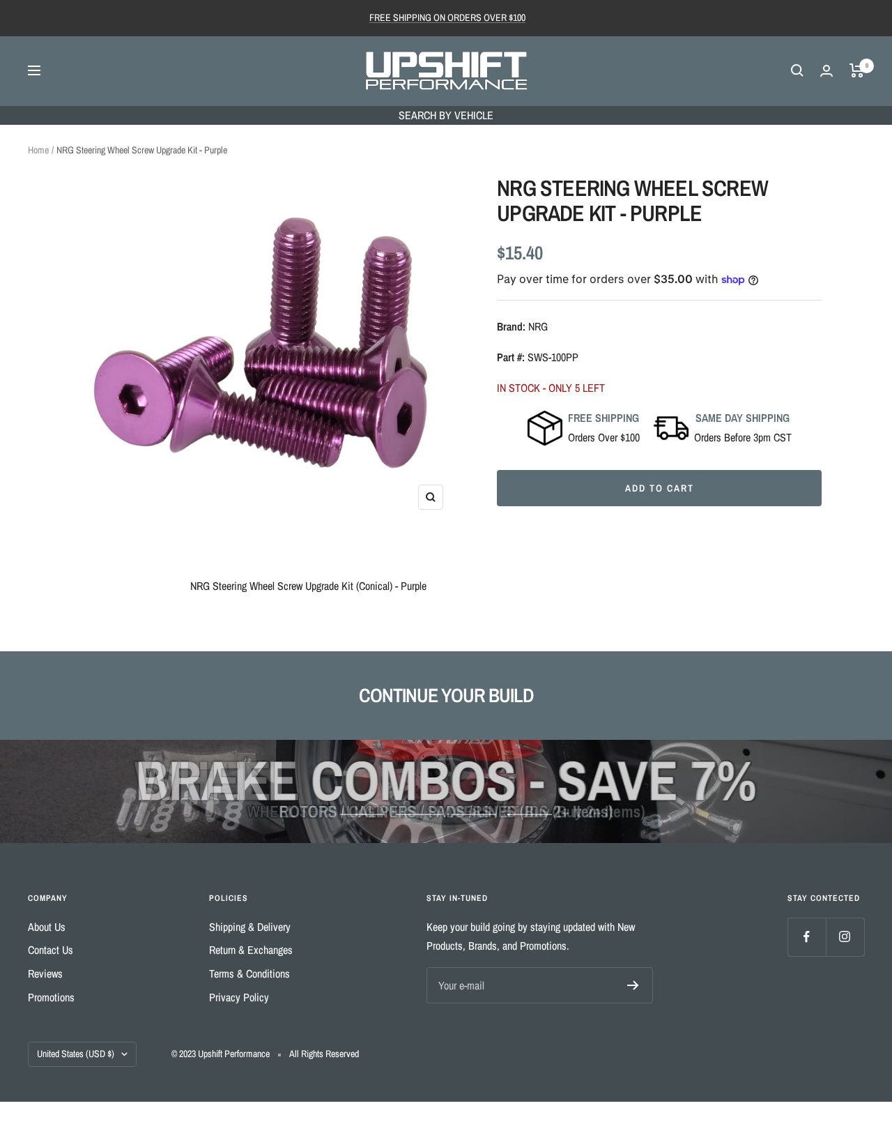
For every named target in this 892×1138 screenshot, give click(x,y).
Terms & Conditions (249, 973)
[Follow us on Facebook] (806, 937)
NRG (538, 326)
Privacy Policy (239, 997)
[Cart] (856, 70)
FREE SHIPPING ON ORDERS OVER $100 (447, 17)
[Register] (633, 985)
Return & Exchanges (251, 949)
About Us (47, 926)
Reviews (45, 973)
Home (38, 150)
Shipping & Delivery (250, 926)
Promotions (51, 997)
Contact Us (50, 949)
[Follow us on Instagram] (845, 937)
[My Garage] (826, 71)
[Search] (797, 70)
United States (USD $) (75, 1053)
